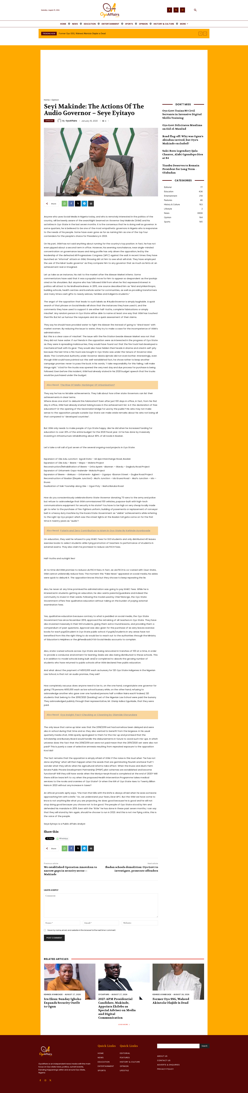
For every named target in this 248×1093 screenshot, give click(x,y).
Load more (123, 1024)
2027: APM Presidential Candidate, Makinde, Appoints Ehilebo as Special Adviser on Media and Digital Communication (117, 1008)
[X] (78, 203)
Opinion (55, 99)
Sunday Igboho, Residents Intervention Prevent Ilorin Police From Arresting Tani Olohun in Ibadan (104, 33)
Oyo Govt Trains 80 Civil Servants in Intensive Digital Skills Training (182, 114)
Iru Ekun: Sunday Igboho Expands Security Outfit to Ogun (62, 1002)
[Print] (91, 203)
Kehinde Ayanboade (53, 994)
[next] (205, 33)
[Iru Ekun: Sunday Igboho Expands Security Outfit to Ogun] (69, 982)
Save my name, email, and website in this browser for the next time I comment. (82, 930)
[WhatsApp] (64, 203)
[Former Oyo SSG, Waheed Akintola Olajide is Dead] (178, 982)
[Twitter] (176, 10)
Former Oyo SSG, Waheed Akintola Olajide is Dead (171, 1001)
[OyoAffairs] (59, 121)
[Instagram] (182, 10)
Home (47, 99)
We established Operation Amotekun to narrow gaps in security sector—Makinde (70, 871)
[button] (195, 10)
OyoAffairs (71, 121)
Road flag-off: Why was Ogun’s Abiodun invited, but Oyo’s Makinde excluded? (182, 140)
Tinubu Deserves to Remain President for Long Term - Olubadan (180, 169)
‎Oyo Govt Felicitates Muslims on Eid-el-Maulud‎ (182, 127)
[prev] (200, 33)
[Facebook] (169, 10)
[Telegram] (84, 203)
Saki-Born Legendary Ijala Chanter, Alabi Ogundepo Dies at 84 (182, 154)
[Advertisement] (124, 71)
